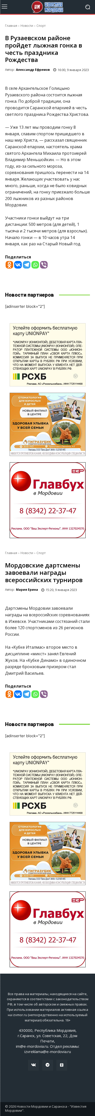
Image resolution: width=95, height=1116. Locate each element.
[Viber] (44, 265)
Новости (27, 26)
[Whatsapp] (35, 265)
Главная (11, 26)
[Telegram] (26, 265)
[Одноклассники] (61, 1065)
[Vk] (33, 1065)
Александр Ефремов (33, 70)
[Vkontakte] (18, 265)
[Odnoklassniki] (9, 265)
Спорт (41, 26)
